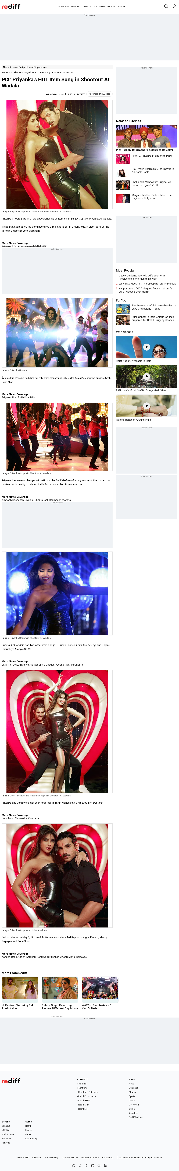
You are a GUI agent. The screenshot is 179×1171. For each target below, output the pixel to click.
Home (61, 6)
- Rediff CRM (83, 1105)
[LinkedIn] (105, 1165)
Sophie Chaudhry (47, 664)
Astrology (133, 1113)
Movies (14, 72)
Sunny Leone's (77, 645)
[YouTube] (99, 1165)
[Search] (166, 6)
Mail (67, 6)
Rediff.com (129, 1157)
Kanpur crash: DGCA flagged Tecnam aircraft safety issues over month (145, 290)
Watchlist (6, 1138)
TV (114, 6)
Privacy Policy (51, 1157)
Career (28, 1134)
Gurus (109, 6)
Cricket (132, 1100)
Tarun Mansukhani (18, 818)
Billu (32, 397)
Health (28, 1126)
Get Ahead (134, 1105)
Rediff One (82, 1088)
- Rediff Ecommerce (86, 1096)
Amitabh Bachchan (13, 500)
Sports (132, 1096)
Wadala (33, 246)
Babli (40, 246)
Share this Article (101, 94)
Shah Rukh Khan (21, 397)
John (5, 818)
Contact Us (107, 1157)
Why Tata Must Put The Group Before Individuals (147, 283)
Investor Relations (90, 1157)
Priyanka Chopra (33, 500)
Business (133, 1088)
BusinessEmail (100, 6)
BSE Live (6, 1126)
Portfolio (6, 1143)
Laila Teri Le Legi (11, 664)
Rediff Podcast (136, 1117)
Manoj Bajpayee (78, 956)
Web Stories (124, 332)
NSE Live (6, 1130)
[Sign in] (174, 6)
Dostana (34, 818)
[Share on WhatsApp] (73, 1165)
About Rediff (23, 1157)
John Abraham (20, 246)
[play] (146, 347)
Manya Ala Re (29, 664)
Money (85, 6)
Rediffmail (82, 1084)
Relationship (31, 1138)
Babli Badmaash (52, 500)
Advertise (36, 1157)
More (120, 6)
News (73, 6)
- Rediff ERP (82, 1109)
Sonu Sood (43, 956)
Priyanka (7, 246)
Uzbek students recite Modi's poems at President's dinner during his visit (142, 277)
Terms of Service (70, 1157)
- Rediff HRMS (83, 1100)
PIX (44, 246)
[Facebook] (86, 1165)
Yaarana (66, 500)
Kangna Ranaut (10, 956)
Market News (8, 1134)
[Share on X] (80, 1165)
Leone (60, 664)
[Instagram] (92, 1165)
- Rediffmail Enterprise (87, 1092)
